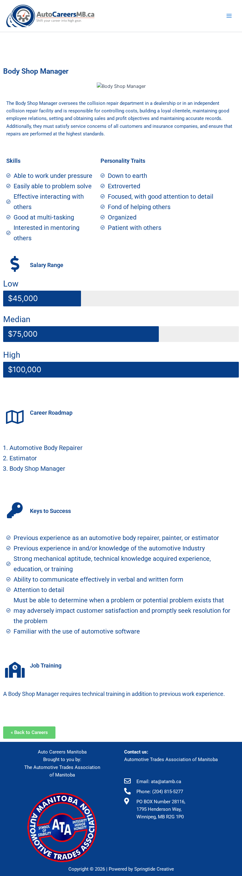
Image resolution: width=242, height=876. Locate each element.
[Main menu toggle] (229, 15)
